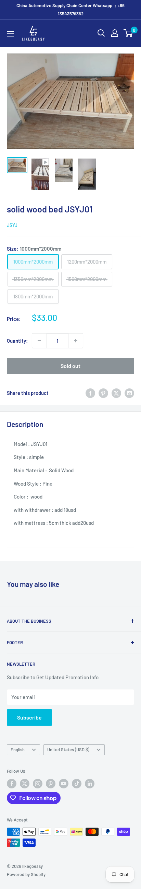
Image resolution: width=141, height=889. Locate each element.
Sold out (70, 365)
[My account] (114, 33)
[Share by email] (129, 393)
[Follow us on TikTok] (76, 783)
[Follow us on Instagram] (37, 783)
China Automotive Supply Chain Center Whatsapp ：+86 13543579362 (70, 9)
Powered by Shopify (26, 874)
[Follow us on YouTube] (63, 783)
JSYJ (12, 225)
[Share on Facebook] (90, 393)
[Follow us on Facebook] (11, 783)
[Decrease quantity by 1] (39, 341)
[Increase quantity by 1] (75, 341)
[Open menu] (10, 33)
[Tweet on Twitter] (116, 393)
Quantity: (17, 341)
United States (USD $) (68, 749)
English (18, 749)
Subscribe (29, 717)
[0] (128, 33)
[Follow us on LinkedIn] (89, 783)
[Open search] (101, 33)
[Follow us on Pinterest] (50, 783)
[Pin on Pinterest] (103, 393)
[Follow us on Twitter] (24, 783)
